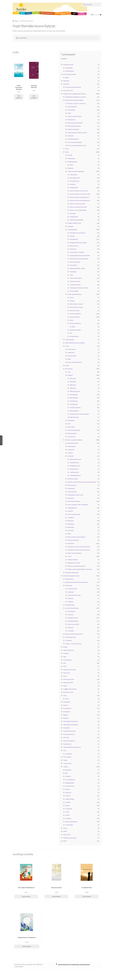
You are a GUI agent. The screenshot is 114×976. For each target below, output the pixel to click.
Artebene (68, 776)
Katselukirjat (71, 158)
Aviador (65, 647)
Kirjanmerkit (71, 488)
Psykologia (73, 271)
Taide (71, 275)
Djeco (64, 656)
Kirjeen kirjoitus (72, 492)
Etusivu (15, 12)
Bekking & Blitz (69, 783)
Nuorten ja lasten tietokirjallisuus (79, 197)
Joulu (67, 149)
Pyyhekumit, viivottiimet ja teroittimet (79, 550)
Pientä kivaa (71, 427)
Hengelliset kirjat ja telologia (78, 242)
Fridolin (67, 789)
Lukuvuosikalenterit (75, 459)
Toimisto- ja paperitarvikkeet (73, 440)
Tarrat (69, 556)
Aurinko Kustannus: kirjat (46, 12)
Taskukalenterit (74, 472)
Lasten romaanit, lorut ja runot (79, 191)
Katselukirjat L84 (75, 178)
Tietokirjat (71, 631)
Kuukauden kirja (69, 605)
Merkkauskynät (69, 71)
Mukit (69, 359)
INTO (64, 666)
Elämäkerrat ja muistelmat (77, 233)
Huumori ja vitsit (74, 310)
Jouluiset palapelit (75, 407)
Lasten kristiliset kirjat (74, 595)
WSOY (65, 841)
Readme (65, 715)
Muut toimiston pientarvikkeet (76, 537)
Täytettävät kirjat (75, 281)
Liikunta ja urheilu (75, 262)
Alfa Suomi (66, 84)
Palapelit (70, 375)
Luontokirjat (73, 265)
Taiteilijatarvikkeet (73, 139)
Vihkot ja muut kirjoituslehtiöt (76, 566)
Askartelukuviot (72, 106)
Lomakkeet (71, 517)
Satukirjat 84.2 (74, 217)
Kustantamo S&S (68, 682)
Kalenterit (71, 456)
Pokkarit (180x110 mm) (74, 223)
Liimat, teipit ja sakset (74, 514)
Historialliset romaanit (76, 304)
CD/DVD (70, 155)
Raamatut (70, 598)
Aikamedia (66, 81)
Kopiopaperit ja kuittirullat (75, 495)
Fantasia (72, 301)
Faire (64, 663)
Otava (65, 695)
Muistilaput (71, 527)
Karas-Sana (66, 673)
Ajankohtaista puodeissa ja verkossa (75, 97)
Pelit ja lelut (69, 369)
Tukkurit (65, 766)
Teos (64, 750)
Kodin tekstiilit (69, 339)
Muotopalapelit (74, 411)
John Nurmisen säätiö (69, 669)
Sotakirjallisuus (74, 336)
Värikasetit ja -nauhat (74, 563)
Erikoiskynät (69, 68)
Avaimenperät (72, 349)
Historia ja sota (74, 246)
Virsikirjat (70, 601)
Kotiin (67, 346)
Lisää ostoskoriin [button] (19, 97)
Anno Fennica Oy (68, 90)
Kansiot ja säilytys (73, 479)
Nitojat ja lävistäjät (73, 540)
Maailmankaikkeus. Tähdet (77, 268)
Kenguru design (69, 799)
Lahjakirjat (71, 592)
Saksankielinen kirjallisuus (70, 724)
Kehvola (67, 796)
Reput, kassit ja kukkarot (75, 362)
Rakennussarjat (74, 417)
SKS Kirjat (66, 737)
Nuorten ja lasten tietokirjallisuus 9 (80, 200)
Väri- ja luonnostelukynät (75, 142)
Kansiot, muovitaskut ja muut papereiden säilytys (82, 482)
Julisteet (70, 453)
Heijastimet (71, 352)
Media (72, 12)
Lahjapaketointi (72, 508)
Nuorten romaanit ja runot (77, 204)
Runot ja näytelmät (75, 323)
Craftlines (66, 653)
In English (28, 12)
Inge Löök (68, 792)
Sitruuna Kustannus (68, 734)
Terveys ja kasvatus (75, 284)
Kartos (65, 676)
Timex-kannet (67, 763)
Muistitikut (71, 530)
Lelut (69, 372)
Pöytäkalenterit (74, 462)
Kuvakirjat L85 (74, 187)
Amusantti (68, 770)
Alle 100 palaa (74, 394)
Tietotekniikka (74, 291)
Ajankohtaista (69, 579)
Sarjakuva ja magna (75, 330)
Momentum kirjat (68, 692)
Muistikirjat (71, 524)
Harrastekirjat (74, 239)
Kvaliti (65, 686)
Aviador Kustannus (68, 650)
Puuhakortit (66, 711)
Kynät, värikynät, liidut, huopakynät (78, 504)
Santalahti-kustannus (69, 731)
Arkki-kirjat (68, 585)
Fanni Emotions (69, 786)
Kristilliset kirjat (74, 181)
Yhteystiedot (35, 12)
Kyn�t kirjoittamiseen (70, 689)
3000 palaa (73, 388)
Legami (67, 805)
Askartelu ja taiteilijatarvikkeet (74, 100)
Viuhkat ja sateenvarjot (72, 572)
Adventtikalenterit (73, 443)
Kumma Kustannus (68, 679)
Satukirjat (72, 213)
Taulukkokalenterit (75, 475)
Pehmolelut (71, 420)
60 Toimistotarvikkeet (69, 74)
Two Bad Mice (69, 825)
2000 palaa (73, 385)
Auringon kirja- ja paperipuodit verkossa (60, 13)
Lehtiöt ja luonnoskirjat (74, 116)
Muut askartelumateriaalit (75, 123)
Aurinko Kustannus (23, 4)
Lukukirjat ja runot (73, 618)
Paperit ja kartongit (73, 129)
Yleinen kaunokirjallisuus (75, 294)
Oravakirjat (68, 754)
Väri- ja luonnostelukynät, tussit (77, 145)
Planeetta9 (66, 702)
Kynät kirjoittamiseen (74, 501)
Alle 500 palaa (74, 401)
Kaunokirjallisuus (72, 162)
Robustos (66, 718)
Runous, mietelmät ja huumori (74, 634)
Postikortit (71, 543)
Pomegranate (67, 708)
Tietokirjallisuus (72, 229)
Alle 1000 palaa (74, 398)
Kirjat (67, 152)
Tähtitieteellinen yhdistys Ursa (72, 747)
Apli (66, 773)
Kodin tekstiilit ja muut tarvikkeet (75, 343)
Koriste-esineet (72, 356)
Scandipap (68, 818)
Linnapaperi (68, 809)
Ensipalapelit (73, 404)
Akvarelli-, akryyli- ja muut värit (76, 103)
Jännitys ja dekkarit (75, 314)
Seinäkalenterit (74, 469)
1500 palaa (73, 381)
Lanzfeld (67, 802)
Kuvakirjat (70, 168)
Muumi (67, 365)
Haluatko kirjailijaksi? (80, 13)
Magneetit (71, 521)
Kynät (69, 113)
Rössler (67, 815)
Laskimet (70, 511)
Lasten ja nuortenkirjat (72, 608)
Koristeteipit (71, 110)
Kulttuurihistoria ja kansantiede (79, 259)
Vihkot (65, 831)
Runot (71, 165)
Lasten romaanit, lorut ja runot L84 (80, 194)
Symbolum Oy (67, 744)
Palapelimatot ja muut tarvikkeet (79, 414)
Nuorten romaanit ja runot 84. (78, 207)
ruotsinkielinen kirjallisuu (70, 721)
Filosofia (72, 236)
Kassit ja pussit (72, 485)
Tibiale (65, 760)
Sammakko (66, 728)
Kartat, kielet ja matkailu (77, 252)
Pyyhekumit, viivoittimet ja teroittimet (79, 547)
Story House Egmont (69, 741)
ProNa (67, 812)
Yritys (21, 12)
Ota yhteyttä (1, 440)
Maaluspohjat (71, 119)
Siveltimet (71, 136)
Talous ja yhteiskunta (76, 278)
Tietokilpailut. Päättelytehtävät (79, 288)
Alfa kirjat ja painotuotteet (73, 87)
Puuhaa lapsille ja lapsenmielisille (77, 132)
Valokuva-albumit (73, 559)
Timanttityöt (71, 436)
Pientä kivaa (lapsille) (74, 430)
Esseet (72, 297)
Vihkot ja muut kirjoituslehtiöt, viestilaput (80, 569)
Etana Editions (67, 660)
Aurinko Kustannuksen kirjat (71, 576)
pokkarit (65, 705)
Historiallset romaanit (76, 307)
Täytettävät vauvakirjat (76, 220)
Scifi (71, 333)
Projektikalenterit (75, 466)
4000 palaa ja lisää (75, 391)
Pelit (69, 424)
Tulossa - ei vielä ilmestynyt (73, 644)
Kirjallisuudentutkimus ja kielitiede (80, 255)
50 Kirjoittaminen (68, 64)
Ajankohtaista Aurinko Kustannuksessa (76, 582)
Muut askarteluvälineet (74, 126)
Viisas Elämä (66, 834)
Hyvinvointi (73, 249)
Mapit (67, 77)
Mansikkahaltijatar (73, 621)
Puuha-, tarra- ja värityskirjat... (78, 210)
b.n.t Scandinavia (70, 779)
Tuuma (65, 828)
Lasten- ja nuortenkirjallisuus (76, 171)
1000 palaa (73, 378)
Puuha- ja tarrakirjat (73, 624)
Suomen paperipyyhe (71, 821)
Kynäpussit (71, 498)
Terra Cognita (67, 757)
